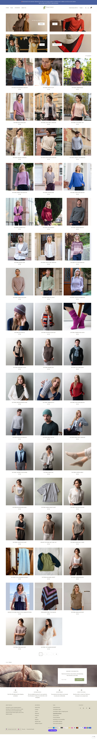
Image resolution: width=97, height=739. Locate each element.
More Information (54, 3)
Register (37, 719)
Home (7, 662)
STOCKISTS (17, 7)
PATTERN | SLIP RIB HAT (19, 332)
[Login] (88, 7)
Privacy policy (56, 715)
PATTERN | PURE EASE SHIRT (19, 647)
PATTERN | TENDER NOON (77, 87)
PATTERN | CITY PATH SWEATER (77, 262)
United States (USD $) (73, 7)
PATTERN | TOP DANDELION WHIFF (48, 647)
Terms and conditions (57, 723)
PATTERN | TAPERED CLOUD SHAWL (19, 472)
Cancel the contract (57, 713)
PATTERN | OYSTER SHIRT (48, 192)
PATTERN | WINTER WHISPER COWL (19, 402)
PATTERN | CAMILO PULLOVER (19, 297)
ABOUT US (24, 7)
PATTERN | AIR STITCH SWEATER (20, 437)
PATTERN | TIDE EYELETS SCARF (77, 507)
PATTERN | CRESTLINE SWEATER (77, 192)
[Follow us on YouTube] (89, 708)
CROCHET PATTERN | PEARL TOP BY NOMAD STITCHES (19, 612)
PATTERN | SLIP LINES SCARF (77, 367)
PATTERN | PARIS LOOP (48, 472)
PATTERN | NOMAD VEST (48, 367)
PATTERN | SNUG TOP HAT (48, 437)
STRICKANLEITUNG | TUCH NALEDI (48, 612)
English (81, 7)
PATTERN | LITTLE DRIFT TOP (77, 122)
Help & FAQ (37, 707)
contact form (85, 695)
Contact (36, 709)
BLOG (12, 7)
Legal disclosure (56, 707)
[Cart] (90, 7)
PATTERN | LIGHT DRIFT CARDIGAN (48, 122)
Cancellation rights (57, 709)
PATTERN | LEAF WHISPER (48, 227)
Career (36, 711)
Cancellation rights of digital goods (60, 711)
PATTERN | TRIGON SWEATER (77, 227)
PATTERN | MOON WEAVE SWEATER (48, 157)
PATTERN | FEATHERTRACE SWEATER (20, 87)
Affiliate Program (38, 723)
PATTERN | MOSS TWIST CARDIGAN (77, 437)
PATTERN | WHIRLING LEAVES (19, 367)
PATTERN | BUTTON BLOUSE (20, 122)
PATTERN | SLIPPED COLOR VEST (48, 332)
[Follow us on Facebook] (80, 708)
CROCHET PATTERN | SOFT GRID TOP (48, 542)
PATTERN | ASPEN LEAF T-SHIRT (77, 542)
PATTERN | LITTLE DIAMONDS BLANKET (19, 577)
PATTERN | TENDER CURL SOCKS (77, 332)
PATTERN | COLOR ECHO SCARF (19, 542)
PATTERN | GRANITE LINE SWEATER (77, 157)
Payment (37, 715)
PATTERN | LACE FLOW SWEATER (77, 402)
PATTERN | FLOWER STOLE (19, 227)
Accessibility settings (57, 721)
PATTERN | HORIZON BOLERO (77, 577)
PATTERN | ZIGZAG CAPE (19, 262)
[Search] (85, 7)
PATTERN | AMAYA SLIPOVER (77, 612)
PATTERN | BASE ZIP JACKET (48, 297)
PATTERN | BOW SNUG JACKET (48, 577)
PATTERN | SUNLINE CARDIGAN (19, 157)
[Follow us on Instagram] (83, 708)
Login (36, 717)
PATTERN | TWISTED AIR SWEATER (77, 297)
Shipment (37, 713)
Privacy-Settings (56, 717)
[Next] (56, 654)
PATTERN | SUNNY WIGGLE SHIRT (48, 507)
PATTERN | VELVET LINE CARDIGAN (48, 262)
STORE (7, 7)
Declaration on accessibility (59, 719)
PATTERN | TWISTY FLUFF (48, 87)
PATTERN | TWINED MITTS (48, 402)
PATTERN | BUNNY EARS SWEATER (19, 192)
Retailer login (37, 721)
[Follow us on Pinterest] (86, 708)
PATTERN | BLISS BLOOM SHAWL (20, 507)
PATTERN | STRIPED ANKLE (77, 472)
